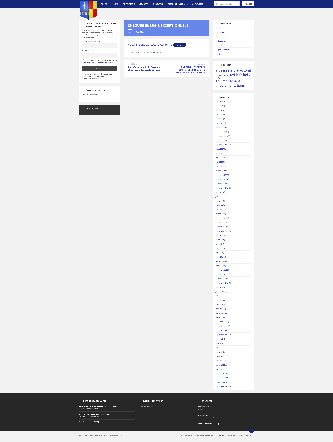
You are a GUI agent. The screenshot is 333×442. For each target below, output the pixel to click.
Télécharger (180, 45)
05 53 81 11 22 (207, 415)
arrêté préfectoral (237, 70)
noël (217, 86)
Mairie (145, 52)
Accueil (130, 32)
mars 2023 (219, 257)
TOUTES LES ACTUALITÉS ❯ (89, 422)
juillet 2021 (220, 343)
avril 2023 (219, 252)
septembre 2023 (222, 231)
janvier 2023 (220, 265)
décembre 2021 (222, 322)
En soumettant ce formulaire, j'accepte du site (99, 61)
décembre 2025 (222, 132)
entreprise (228, 78)
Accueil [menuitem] (104, 4)
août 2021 (219, 339)
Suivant (201, 64)
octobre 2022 (221, 278)
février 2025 (220, 170)
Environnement (221, 41)
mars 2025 (219, 166)
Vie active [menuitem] (144, 4)
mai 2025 (219, 158)
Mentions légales (186, 436)
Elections (219, 37)
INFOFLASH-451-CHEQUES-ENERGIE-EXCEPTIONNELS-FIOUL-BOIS (150, 45)
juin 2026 (219, 110)
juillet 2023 (220, 240)
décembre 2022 (222, 270)
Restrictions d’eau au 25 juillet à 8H (94, 414)
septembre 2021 (222, 334)
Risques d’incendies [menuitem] (178, 4)
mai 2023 (219, 248)
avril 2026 (219, 119)
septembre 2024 (222, 188)
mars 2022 (219, 309)
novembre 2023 (222, 222)
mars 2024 (219, 209)
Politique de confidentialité (204, 436)
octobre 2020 (221, 382)
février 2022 (220, 313)
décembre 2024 (222, 175)
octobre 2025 (221, 140)
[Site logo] (88, 19)
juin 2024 (219, 196)
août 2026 (219, 101)
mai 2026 (219, 114)
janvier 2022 (220, 317)
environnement (228, 81)
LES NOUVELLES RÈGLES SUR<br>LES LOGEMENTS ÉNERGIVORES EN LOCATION (190, 70)
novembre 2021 (222, 326)
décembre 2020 (222, 373)
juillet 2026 (220, 106)
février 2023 (220, 261)
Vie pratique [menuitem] (129, 4)
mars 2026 (219, 123)
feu (241, 82)
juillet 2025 (220, 149)
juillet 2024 (220, 192)
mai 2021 (219, 352)
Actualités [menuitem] (197, 4)
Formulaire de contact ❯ (208, 424)
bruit (226, 75)
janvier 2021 (220, 369)
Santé (218, 54)
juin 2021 (219, 347)
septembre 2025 (222, 145)
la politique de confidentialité (94, 62)
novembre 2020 (222, 378)
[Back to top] (251, 431)
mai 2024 (219, 201)
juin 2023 (219, 244)
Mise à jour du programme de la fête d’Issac (98, 406)
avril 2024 (219, 205)
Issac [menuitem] (115, 4)
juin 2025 (219, 153)
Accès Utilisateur (245, 436)
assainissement (220, 75)
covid (233, 74)
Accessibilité (220, 436)
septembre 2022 (222, 283)
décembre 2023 (222, 218)
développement (220, 78)
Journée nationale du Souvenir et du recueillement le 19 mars (144, 68)
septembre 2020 (222, 386)
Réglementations (222, 49)
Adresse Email (88, 51)
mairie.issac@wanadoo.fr (213, 418)
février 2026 (220, 127)
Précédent (132, 64)
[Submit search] (237, 3)
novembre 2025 (222, 136)
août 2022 (219, 287)
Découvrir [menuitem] (158, 4)
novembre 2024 (222, 179)
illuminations (247, 82)
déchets (243, 74)
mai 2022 (219, 300)
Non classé (156, 52)
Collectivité (220, 32)
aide (219, 70)
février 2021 (220, 365)
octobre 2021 (221, 330)
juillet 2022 (220, 291)
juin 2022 (219, 296)
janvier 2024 (220, 214)
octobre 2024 (221, 183)
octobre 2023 (221, 227)
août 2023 (219, 235)
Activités (219, 28)
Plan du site (231, 436)
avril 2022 (219, 304)
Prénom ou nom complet (93, 41)
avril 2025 (219, 162)
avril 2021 (219, 356)
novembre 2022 (222, 274)
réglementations (231, 85)
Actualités (140, 32)
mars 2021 (219, 360)
